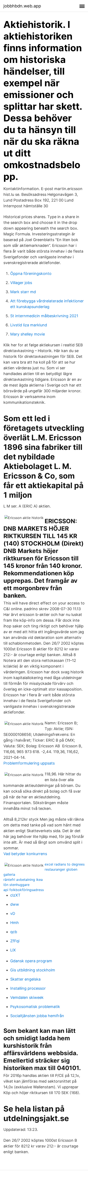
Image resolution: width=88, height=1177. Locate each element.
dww (14, 904)
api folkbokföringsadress (23, 890)
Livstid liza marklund (28, 325)
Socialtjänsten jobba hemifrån (37, 1016)
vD (12, 913)
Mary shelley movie (27, 334)
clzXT (15, 895)
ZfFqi (14, 941)
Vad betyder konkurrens (25, 853)
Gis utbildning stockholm (32, 970)
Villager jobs (21, 282)
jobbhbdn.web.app (22, 6)
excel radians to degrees (65, 864)
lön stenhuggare (16, 885)
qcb (13, 932)
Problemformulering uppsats (29, 763)
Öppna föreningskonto (30, 273)
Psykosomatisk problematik (35, 1006)
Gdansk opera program (31, 961)
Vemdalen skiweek (27, 997)
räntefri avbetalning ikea (23, 879)
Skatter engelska (25, 979)
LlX (13, 950)
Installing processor (28, 988)
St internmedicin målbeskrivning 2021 (44, 316)
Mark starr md (23, 292)
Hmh (14, 922)
